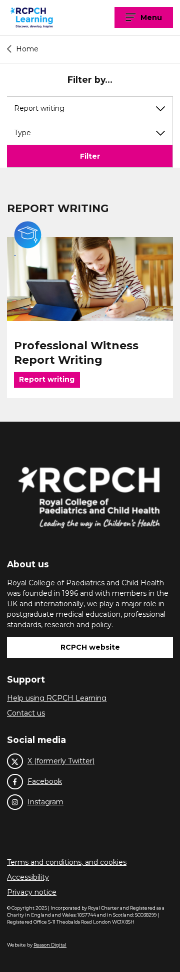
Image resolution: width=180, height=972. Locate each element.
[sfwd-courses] (90, 279)
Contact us (26, 713)
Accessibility (28, 877)
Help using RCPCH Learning (56, 698)
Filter (90, 156)
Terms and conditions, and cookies (66, 862)
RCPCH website (90, 647)
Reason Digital (50, 945)
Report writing (46, 379)
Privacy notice (31, 892)
